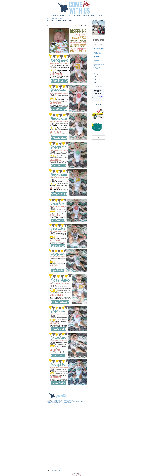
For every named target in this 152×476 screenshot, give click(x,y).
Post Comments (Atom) (56, 470)
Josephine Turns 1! (97, 60)
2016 (94, 78)
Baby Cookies (99, 15)
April (95, 73)
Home (50, 15)
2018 (94, 45)
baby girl (61, 401)
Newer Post (49, 468)
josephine (81, 401)
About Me (55, 15)
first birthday (74, 401)
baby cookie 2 (54, 401)
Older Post (87, 468)
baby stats (67, 401)
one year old (68, 402)
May (95, 71)
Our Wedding (62, 15)
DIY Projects (86, 15)
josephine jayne (51, 402)
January (95, 74)
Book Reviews (77, 15)
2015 (94, 79)
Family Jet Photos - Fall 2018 (99, 48)
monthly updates (60, 402)
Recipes (93, 15)
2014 (94, 81)
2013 (94, 82)
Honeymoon (70, 15)
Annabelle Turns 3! (97, 67)
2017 (94, 76)
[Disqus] (68, 421)
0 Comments (70, 400)
